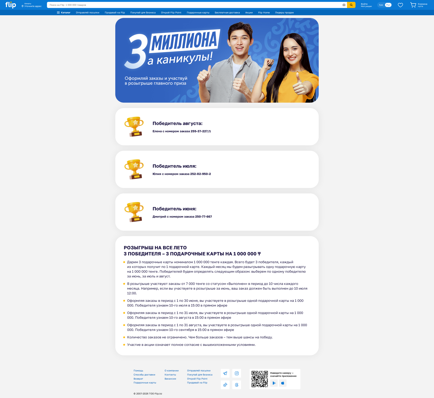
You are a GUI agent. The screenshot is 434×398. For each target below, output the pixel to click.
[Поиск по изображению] (344, 5)
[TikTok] (225, 384)
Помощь (138, 370)
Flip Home (264, 12)
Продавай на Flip (115, 12)
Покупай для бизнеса (143, 12)
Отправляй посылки (87, 12)
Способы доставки (144, 374)
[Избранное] (400, 5)
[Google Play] (274, 383)
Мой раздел (366, 6)
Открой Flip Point (171, 12)
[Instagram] (236, 373)
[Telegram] (225, 373)
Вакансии (170, 378)
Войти (364, 4)
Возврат (138, 378)
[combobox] (197, 5)
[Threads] (236, 384)
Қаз (381, 5)
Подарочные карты (198, 12)
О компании (172, 370)
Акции (249, 12)
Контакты (170, 374)
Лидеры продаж (284, 12)
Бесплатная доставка (227, 12)
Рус (388, 5)
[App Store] (283, 383)
